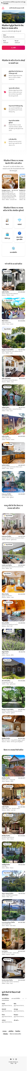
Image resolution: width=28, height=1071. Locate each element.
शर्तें (15, 1063)
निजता (12, 1063)
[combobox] (13, 37)
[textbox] (7, 43)
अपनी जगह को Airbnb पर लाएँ (16, 8)
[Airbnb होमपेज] (3, 8)
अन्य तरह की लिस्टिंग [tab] (15, 998)
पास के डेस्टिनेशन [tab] (5, 998)
